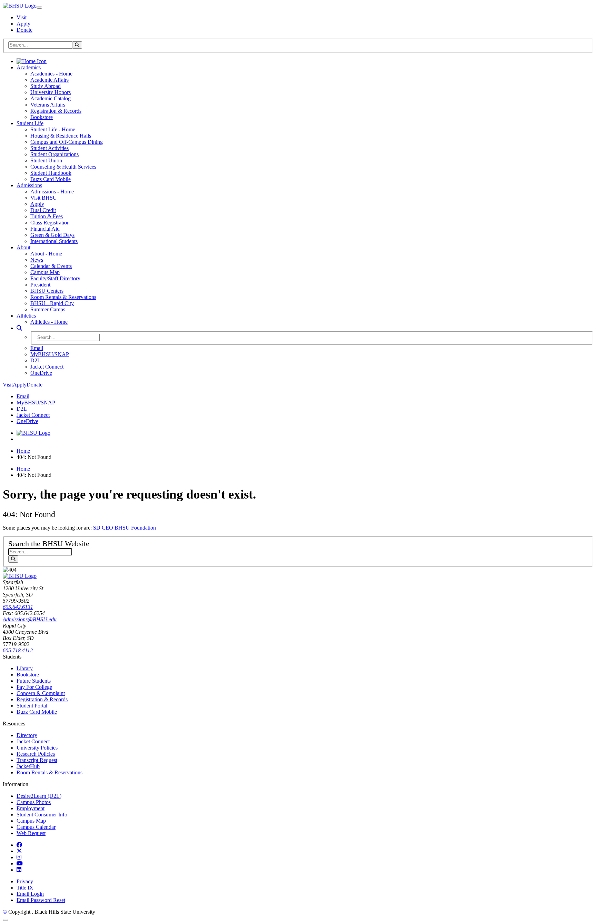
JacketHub (28, 766)
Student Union (46, 160)
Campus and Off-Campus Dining (66, 142)
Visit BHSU (43, 198)
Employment (30, 808)
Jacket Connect (46, 367)
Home (23, 451)
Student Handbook (50, 173)
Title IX (25, 888)
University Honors (50, 92)
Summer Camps (47, 309)
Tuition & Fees (46, 216)
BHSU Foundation (135, 528)
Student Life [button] (30, 123)
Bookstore (41, 117)
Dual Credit (43, 210)
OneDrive (41, 373)
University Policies (37, 748)
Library (25, 668)
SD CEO (103, 528)
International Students (54, 241)
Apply (23, 24)
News (36, 260)
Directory (27, 735)
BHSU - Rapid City (52, 303)
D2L (35, 360)
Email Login (30, 894)
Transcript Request (37, 760)
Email (36, 348)
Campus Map (45, 272)
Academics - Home (51, 74)
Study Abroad (45, 86)
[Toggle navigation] (39, 8)
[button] (19, 328)
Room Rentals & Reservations (63, 297)
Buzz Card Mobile (50, 179)
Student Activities (49, 148)
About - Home (46, 254)
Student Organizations (54, 154)
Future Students (34, 681)
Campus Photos (34, 802)
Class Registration (50, 222)
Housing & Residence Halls (60, 136)
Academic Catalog (50, 98)
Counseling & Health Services (63, 167)
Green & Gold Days (52, 235)
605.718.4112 (18, 650)
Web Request (31, 833)
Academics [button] (29, 67)
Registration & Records (55, 111)
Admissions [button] (29, 185)
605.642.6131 (18, 607)
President (40, 285)
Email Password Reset (41, 900)
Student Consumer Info (42, 814)
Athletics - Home (49, 322)
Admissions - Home (52, 191)
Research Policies (36, 754)
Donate (24, 30)
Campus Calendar (36, 827)
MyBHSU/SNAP (49, 354)
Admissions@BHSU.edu (30, 619)
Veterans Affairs (47, 105)
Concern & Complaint (41, 693)
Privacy (25, 881)
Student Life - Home (52, 129)
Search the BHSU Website (48, 543)
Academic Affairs (49, 80)
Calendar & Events (51, 266)
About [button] (23, 247)
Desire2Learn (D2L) (39, 796)
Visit (22, 17)
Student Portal (32, 706)
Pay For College (34, 687)
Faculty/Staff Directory (55, 278)
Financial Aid (45, 229)
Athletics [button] (26, 316)
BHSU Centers (46, 291)
